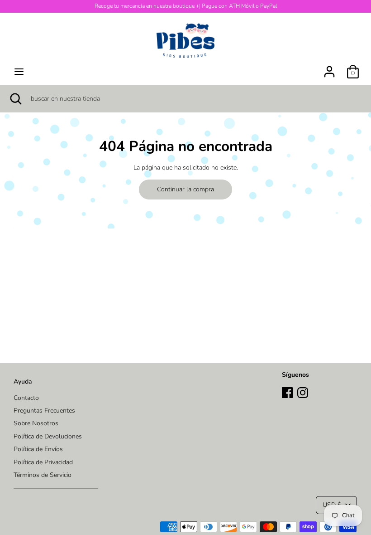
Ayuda (23, 381)
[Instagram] (302, 391)
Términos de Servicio (42, 475)
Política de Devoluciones (48, 436)
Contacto (26, 398)
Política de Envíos (38, 449)
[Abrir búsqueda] (15, 99)
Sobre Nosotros (36, 423)
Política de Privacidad (43, 462)
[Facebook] (287, 391)
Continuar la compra (185, 189)
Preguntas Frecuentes (44, 410)
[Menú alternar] (19, 71)
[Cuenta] (329, 67)
